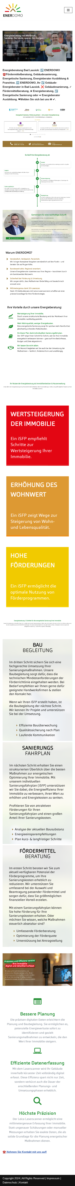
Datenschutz (10, 1182)
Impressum (53, 1178)
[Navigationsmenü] (68, 10)
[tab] (22, 374)
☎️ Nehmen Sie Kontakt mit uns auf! (25, 1151)
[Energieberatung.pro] (13, 10)
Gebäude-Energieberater (23, 374)
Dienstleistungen (59, 374)
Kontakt (23, 1182)
